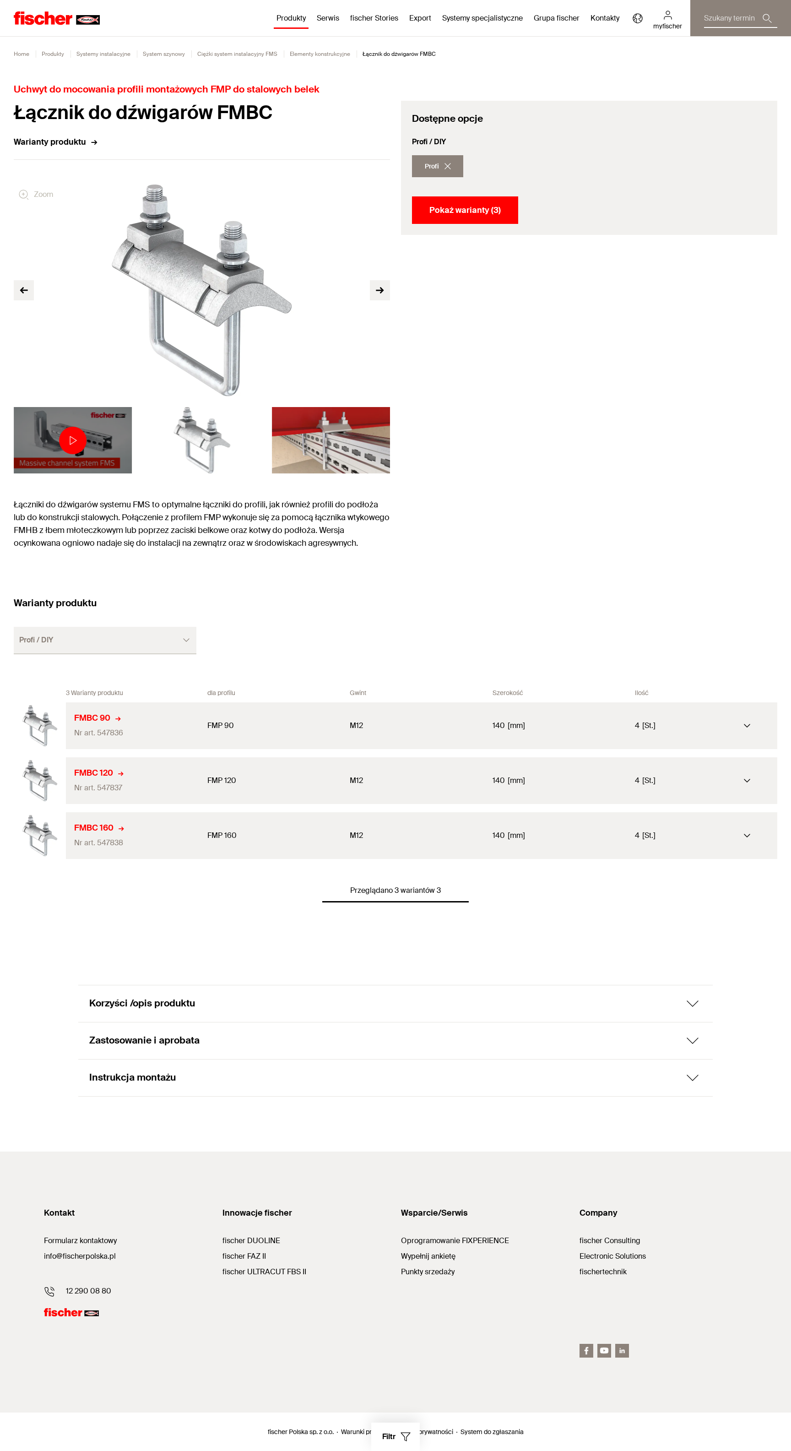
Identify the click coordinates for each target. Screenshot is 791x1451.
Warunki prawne (364, 1432)
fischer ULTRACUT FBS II (264, 1272)
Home (21, 54)
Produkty (53, 54)
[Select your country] (638, 18)
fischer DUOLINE (251, 1240)
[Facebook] (586, 1351)
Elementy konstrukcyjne (320, 54)
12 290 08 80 (88, 1291)
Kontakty (605, 18)
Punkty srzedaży (428, 1272)
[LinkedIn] (622, 1351)
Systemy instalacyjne (103, 54)
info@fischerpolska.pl (80, 1256)
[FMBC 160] (39, 835)
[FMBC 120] (39, 780)
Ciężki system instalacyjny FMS (237, 54)
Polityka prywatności (424, 1432)
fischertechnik (603, 1272)
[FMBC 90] (39, 725)
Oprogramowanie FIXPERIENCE (455, 1240)
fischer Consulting (610, 1240)
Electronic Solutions (613, 1256)
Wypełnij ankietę (428, 1256)
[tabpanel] (73, 440)
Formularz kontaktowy (80, 1240)
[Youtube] (604, 1351)
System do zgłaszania (492, 1432)
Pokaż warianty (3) (465, 210)
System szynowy (164, 54)
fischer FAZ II (244, 1256)
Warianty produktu (50, 141)
